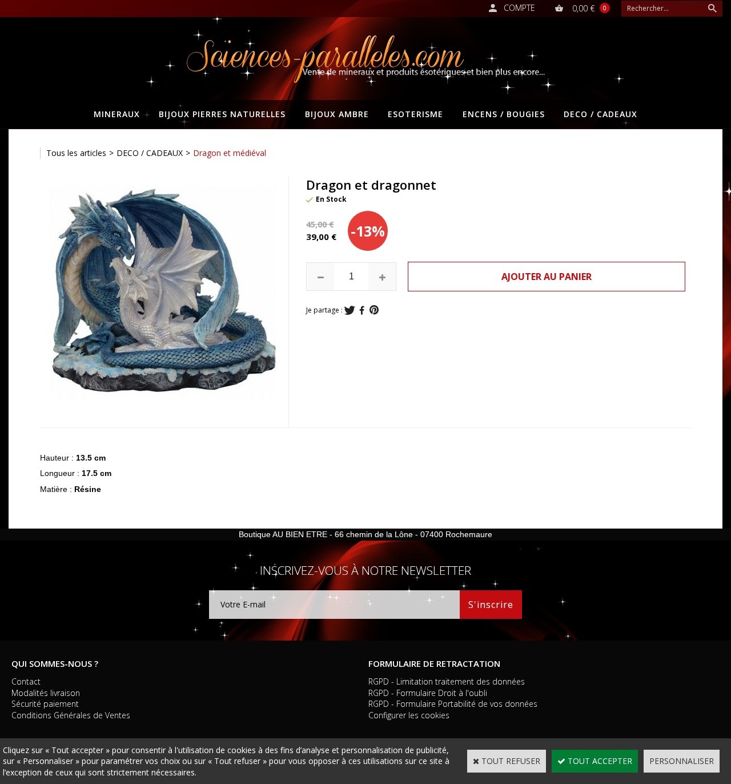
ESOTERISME (415, 114)
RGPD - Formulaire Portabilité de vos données (452, 703)
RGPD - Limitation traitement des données (446, 681)
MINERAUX (117, 114)
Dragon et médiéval (229, 152)
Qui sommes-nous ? (54, 663)
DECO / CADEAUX (600, 114)
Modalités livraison (45, 692)
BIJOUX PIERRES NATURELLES (222, 114)
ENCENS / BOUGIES (504, 114)
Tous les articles (76, 152)
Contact (26, 681)
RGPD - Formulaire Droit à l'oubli (427, 692)
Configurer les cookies (408, 715)
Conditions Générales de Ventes (70, 715)
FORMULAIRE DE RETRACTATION (434, 663)
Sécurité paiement (45, 703)
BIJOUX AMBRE (337, 114)
